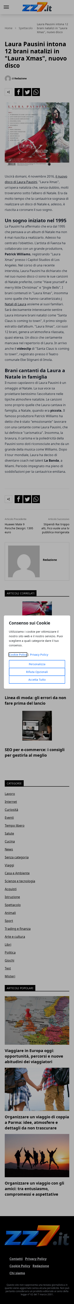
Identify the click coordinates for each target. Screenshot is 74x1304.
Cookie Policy (18, 654)
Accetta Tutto (37, 679)
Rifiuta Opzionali (37, 672)
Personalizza (37, 664)
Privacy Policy (39, 654)
